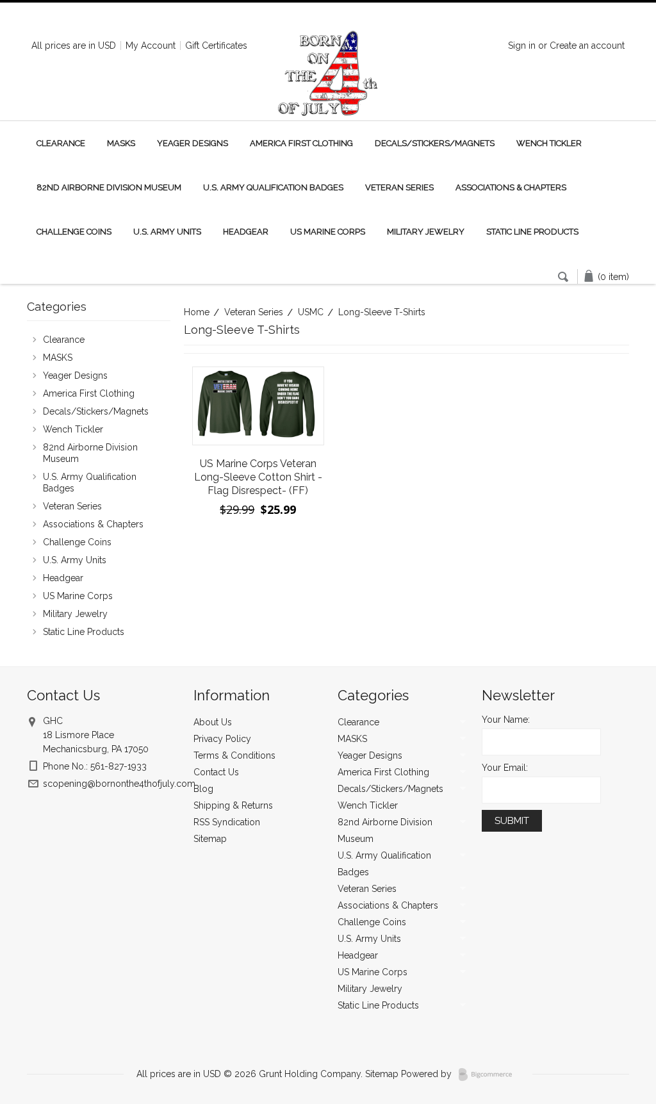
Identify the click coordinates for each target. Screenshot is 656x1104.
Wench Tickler (549, 143)
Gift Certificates (216, 45)
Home (196, 312)
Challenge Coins (74, 231)
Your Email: (505, 767)
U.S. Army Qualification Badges (273, 187)
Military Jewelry (425, 231)
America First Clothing (301, 143)
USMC (311, 312)
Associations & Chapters (510, 187)
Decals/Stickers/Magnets (435, 143)
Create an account (587, 45)
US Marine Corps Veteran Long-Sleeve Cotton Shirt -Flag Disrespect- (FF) (258, 477)
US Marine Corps (327, 231)
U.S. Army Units (167, 231)
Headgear (245, 231)
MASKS (121, 143)
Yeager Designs (192, 143)
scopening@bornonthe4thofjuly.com (119, 784)
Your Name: (506, 719)
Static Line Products (532, 231)
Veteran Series (399, 187)
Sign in (522, 45)
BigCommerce (489, 1074)
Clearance (61, 143)
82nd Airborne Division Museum (109, 187)
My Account (151, 45)
